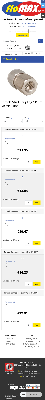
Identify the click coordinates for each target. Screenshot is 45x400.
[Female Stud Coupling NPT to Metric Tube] (22, 82)
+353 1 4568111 (29, 26)
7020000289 (10, 179)
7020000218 (10, 261)
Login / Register (22, 35)
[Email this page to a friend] (43, 10)
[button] (31, 396)
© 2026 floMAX (11, 396)
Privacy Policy (31, 338)
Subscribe (25, 31)
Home (10, 31)
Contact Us (32, 31)
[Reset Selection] (11, 118)
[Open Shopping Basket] (27, 47)
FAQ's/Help (17, 31)
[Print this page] (43, 15)
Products (11, 59)
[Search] (40, 41)
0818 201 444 (28, 23)
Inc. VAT (28, 53)
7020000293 (10, 220)
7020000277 (10, 139)
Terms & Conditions (32, 341)
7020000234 (10, 302)
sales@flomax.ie (28, 376)
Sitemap (8, 399)
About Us (10, 338)
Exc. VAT (37, 53)
